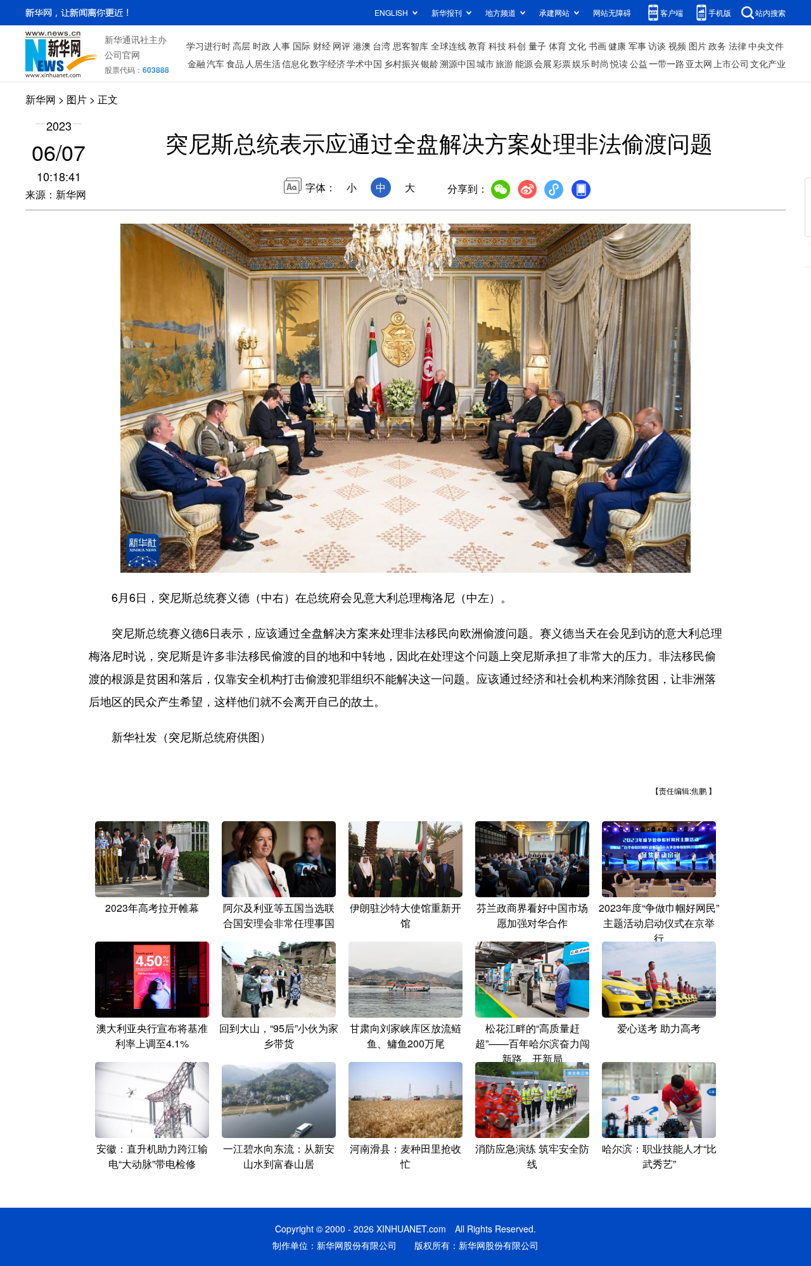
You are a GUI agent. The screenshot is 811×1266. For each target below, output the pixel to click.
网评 (341, 45)
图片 (697, 45)
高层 (241, 45)
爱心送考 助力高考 (659, 1028)
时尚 (600, 63)
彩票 (562, 63)
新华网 (40, 99)
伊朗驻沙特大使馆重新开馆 (405, 915)
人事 (281, 45)
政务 (717, 45)
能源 (524, 63)
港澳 (362, 45)
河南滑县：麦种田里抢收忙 (405, 1156)
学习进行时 (208, 45)
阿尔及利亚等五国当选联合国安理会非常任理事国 (279, 915)
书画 (597, 45)
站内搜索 (770, 12)
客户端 (671, 12)
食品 (235, 63)
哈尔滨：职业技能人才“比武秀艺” (659, 1156)
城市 (485, 63)
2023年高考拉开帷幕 (152, 907)
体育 (557, 45)
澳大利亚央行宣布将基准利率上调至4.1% (152, 1036)
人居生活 (263, 63)
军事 (637, 45)
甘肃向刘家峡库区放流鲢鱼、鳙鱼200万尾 (405, 1036)
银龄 (429, 63)
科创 (517, 45)
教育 (477, 45)
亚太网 (699, 63)
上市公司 (731, 63)
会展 (543, 63)
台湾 (381, 45)
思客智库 (410, 45)
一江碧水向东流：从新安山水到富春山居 (279, 1156)
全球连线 (448, 45)
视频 (677, 45)
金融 (196, 63)
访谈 (657, 45)
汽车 (215, 63)
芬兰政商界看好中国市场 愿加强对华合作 (532, 915)
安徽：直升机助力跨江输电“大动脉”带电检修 (152, 1156)
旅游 (504, 63)
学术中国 (364, 63)
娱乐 (581, 63)
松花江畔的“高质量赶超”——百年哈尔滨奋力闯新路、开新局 (532, 1043)
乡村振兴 (401, 63)
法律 (737, 45)
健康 (617, 45)
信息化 (295, 63)
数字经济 (327, 63)
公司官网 (122, 54)
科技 (497, 45)
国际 (301, 45)
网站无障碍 (612, 12)
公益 (639, 63)
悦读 (619, 63)
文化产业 (768, 63)
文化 (577, 45)
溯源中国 (457, 63)
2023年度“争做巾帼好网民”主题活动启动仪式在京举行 (659, 922)
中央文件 (766, 45)
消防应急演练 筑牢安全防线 (532, 1156)
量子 (537, 45)
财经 (322, 45)
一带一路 (666, 63)
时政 (262, 45)
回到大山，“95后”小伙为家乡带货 (278, 1036)
